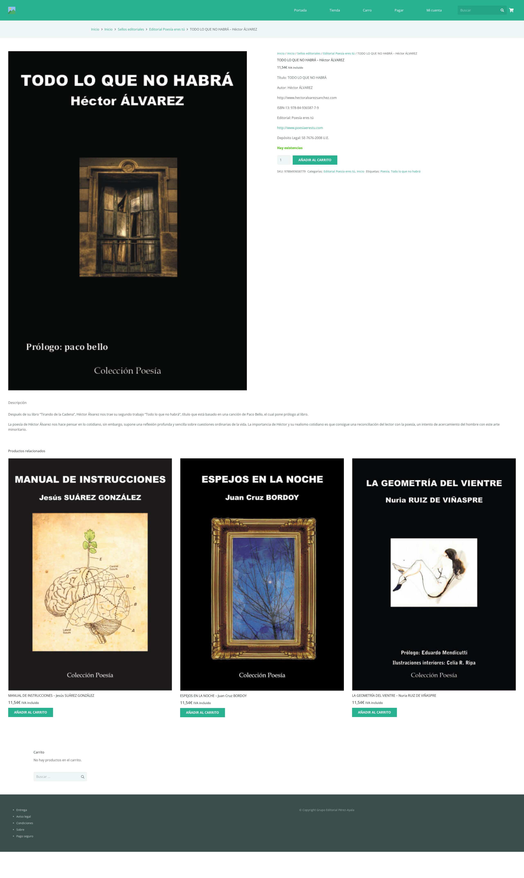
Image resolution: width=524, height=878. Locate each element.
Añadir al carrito (314, 160)
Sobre (20, 830)
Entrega (21, 810)
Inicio (95, 29)
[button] (240, 57)
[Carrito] (511, 10)
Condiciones (24, 823)
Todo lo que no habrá (405, 171)
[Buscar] (502, 10)
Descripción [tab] (17, 402)
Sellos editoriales (131, 29)
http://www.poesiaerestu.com (300, 128)
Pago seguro (24, 836)
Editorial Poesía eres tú (167, 29)
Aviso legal (23, 816)
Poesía (385, 171)
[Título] (11, 10)
